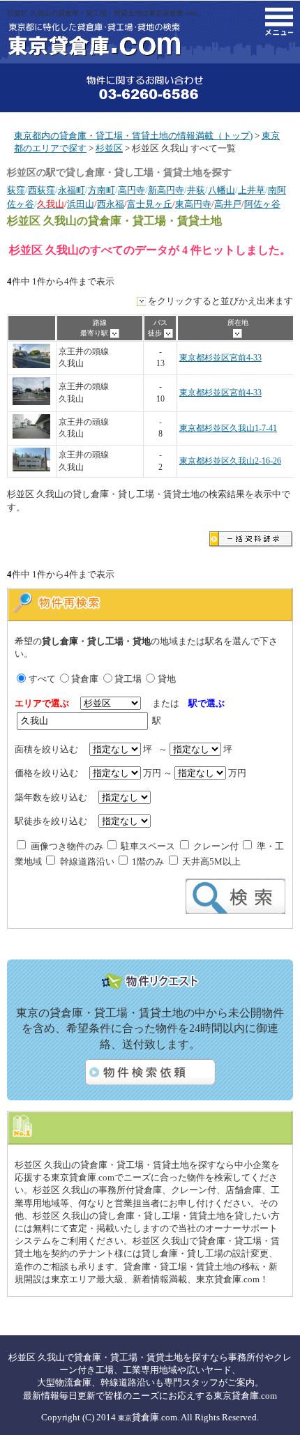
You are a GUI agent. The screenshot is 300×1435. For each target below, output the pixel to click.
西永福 (110, 204)
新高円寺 (166, 190)
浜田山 (80, 204)
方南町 (101, 190)
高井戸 (227, 204)
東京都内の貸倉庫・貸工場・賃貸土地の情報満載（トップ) (133, 135)
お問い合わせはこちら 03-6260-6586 (150, 87)
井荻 (196, 190)
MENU (279, 22)
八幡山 (221, 190)
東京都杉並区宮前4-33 (220, 358)
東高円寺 (193, 204)
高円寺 (131, 190)
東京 (125, 1418)
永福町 (71, 190)
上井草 (251, 190)
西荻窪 (41, 190)
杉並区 (109, 148)
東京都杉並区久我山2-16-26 (230, 461)
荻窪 (16, 190)
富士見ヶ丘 (149, 204)
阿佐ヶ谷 (262, 204)
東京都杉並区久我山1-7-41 (228, 428)
